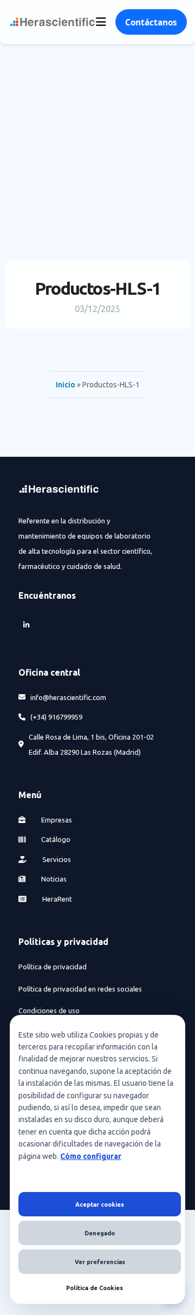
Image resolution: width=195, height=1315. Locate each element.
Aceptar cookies (99, 1204)
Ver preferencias (100, 1262)
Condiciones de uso (49, 1010)
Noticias (53, 879)
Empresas (56, 820)
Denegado (99, 1233)
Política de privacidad (52, 966)
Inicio (65, 384)
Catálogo (55, 839)
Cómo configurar (90, 1156)
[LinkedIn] (26, 625)
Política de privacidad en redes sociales (80, 989)
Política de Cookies (94, 1288)
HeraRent (56, 899)
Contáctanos (151, 22)
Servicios (56, 859)
